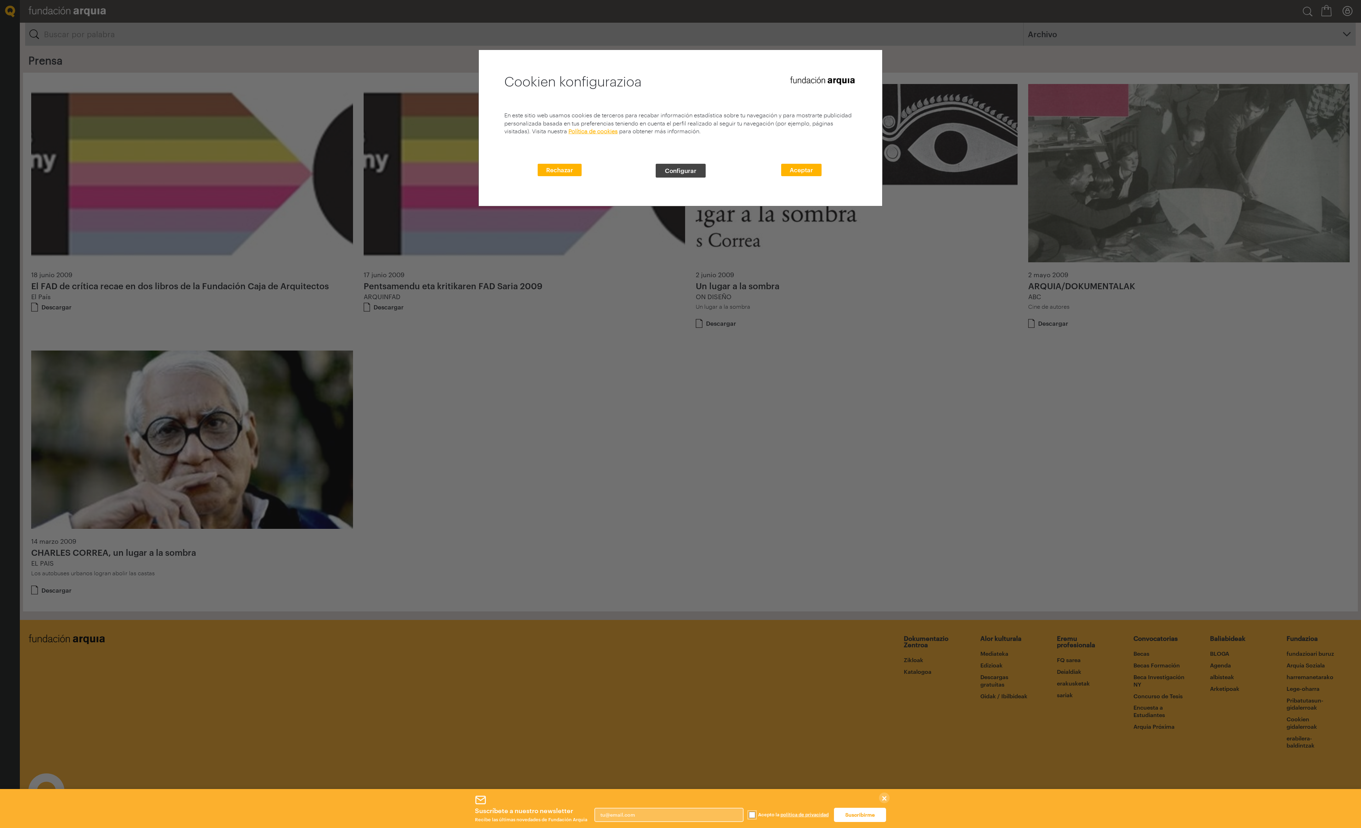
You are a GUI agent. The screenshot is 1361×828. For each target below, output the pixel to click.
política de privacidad (804, 814)
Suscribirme (860, 815)
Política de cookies (593, 131)
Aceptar (801, 169)
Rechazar (559, 169)
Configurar (680, 170)
